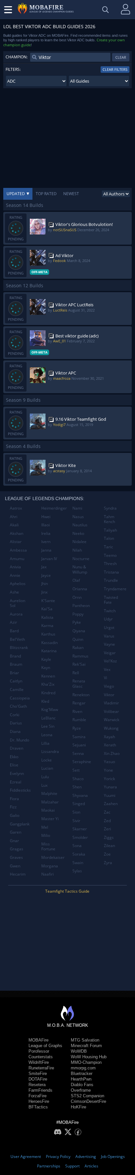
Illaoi (45, 525)
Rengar (79, 703)
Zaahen (111, 803)
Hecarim (18, 874)
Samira (79, 736)
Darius (16, 723)
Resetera (37, 1084)
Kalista (47, 617)
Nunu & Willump (79, 569)
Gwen (15, 866)
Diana (15, 731)
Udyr (108, 619)
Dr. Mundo (19, 740)
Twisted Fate (111, 600)
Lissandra (50, 751)
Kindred (48, 693)
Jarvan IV (49, 558)
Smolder (80, 837)
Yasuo (109, 761)
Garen (15, 832)
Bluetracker (81, 1073)
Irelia (45, 533)
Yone (108, 770)
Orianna (79, 589)
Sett (76, 770)
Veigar (110, 653)
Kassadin (49, 642)
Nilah (77, 550)
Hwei (45, 516)
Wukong (111, 728)
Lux (44, 785)
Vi (105, 677)
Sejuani (79, 745)
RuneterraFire (41, 1067)
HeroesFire (39, 1101)
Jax (44, 567)
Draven (16, 748)
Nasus (78, 516)
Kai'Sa (46, 609)
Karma (47, 625)
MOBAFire (38, 1040)
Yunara (110, 787)
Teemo (110, 555)
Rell (75, 673)
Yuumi (109, 795)
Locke (46, 760)
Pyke (76, 622)
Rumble (79, 719)
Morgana (49, 866)
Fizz (13, 807)
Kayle (46, 659)
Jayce (46, 575)
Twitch (110, 611)
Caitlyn (16, 681)
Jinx (44, 592)
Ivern (45, 541)
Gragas (16, 849)
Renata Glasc (78, 683)
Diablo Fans (82, 1084)
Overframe (81, 1090)
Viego (109, 686)
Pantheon (81, 605)
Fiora (14, 798)
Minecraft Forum (86, 1045)
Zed (107, 820)
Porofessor (39, 1051)
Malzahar (50, 802)
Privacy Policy (58, 1156)
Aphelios (18, 583)
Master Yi (50, 818)
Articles (91, 1166)
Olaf (76, 580)
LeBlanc (48, 718)
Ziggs (109, 837)
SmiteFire (38, 1073)
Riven (77, 711)
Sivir (76, 820)
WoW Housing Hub (88, 1056)
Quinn (77, 639)
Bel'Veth (17, 639)
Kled (45, 701)
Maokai (48, 810)
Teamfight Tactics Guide (67, 891)
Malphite (49, 793)
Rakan (78, 647)
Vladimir (111, 703)
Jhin (44, 583)
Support (72, 1166)
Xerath (110, 745)
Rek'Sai (79, 664)
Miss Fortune (48, 846)
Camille (17, 689)
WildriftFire (39, 1062)
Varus (109, 636)
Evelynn (17, 773)
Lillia (45, 743)
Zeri (107, 829)
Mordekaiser (53, 857)
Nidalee (79, 541)
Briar (14, 673)
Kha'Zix (47, 684)
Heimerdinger (54, 508)
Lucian (47, 768)
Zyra (108, 862)
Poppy (78, 614)
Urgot (109, 627)
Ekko (14, 757)
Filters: (13, 69)
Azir (13, 622)
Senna (78, 753)
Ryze (76, 728)
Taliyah (110, 530)
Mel (44, 827)
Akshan (16, 533)
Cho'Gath (18, 706)
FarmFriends (40, 1090)
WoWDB (79, 1051)
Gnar (14, 840)
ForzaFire (38, 1095)
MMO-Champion (86, 1062)
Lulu (45, 777)
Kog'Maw (49, 709)
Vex (107, 669)
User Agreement (25, 1156)
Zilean (109, 845)
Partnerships (48, 1166)
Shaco (78, 778)
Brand (15, 656)
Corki (14, 715)
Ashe (14, 592)
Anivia (15, 567)
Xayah (109, 736)
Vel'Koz (110, 661)
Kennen (48, 676)
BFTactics (38, 1106)
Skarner (79, 829)
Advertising (85, 1156)
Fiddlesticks (20, 790)
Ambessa (18, 550)
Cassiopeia (20, 698)
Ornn (77, 597)
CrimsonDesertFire (88, 1101)
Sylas (77, 871)
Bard (14, 631)
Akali (14, 525)
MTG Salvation (85, 1040)
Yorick (109, 778)
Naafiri (47, 874)
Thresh (110, 563)
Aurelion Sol (17, 603)
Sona (77, 845)
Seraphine (81, 761)
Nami (77, 508)
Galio (14, 815)
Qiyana (78, 631)
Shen (77, 787)
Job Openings (113, 1156)
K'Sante (48, 600)
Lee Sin (47, 726)
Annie (15, 575)
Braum (16, 664)
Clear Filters (115, 69)
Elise (14, 765)
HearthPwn (81, 1079)
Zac (107, 812)
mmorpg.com (83, 1067)
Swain (77, 862)
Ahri (13, 516)
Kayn (45, 667)
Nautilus (79, 525)
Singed (78, 803)
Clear (120, 57)
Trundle (111, 580)
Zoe (107, 854)
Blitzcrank (19, 647)
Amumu (17, 558)
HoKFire (78, 1106)
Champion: (17, 57)
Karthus (48, 634)
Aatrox (16, 508)
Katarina (49, 651)
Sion (76, 812)
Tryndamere (115, 589)
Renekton (80, 695)
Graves (16, 857)
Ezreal (15, 782)
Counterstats (41, 1056)
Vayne (109, 644)
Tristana (111, 572)
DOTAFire (38, 1079)
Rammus (80, 656)
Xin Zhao (112, 753)
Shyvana (80, 795)
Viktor (109, 695)
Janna (46, 550)
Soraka (78, 854)
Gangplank (19, 824)
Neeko (78, 533)
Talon (109, 538)
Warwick (111, 719)
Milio (45, 835)
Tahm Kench (109, 519)
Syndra (110, 508)
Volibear (111, 711)
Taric (108, 547)
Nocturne (80, 558)
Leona (46, 735)
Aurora (16, 614)
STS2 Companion (87, 1095)
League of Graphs (45, 1045)
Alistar (16, 541)
